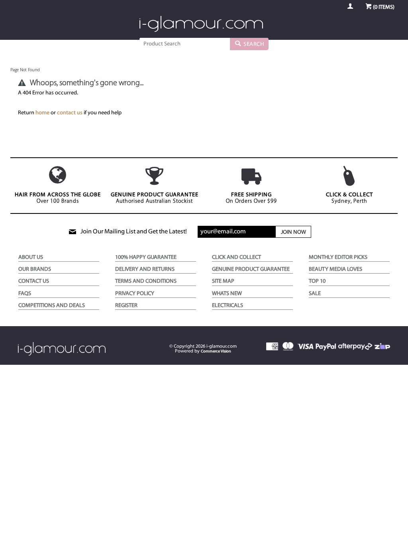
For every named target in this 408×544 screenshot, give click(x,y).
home (42, 113)
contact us (69, 113)
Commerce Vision (216, 351)
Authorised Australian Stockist (154, 198)
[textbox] (184, 43)
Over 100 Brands (58, 198)
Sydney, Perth (349, 198)
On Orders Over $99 (251, 198)
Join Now (293, 232)
